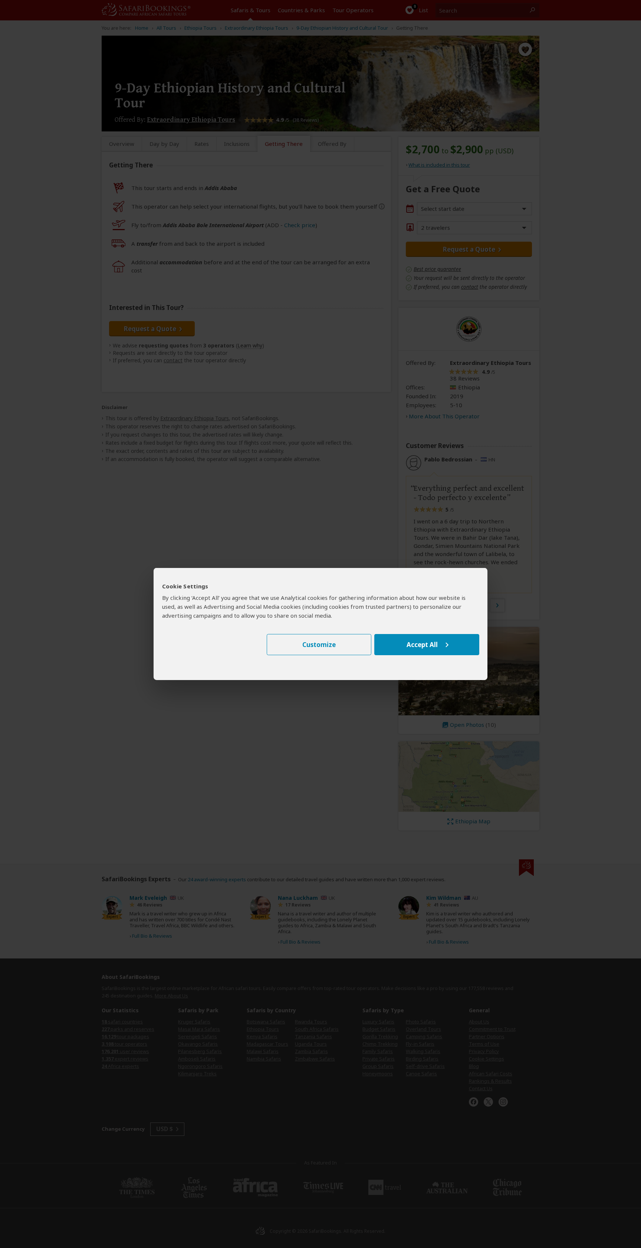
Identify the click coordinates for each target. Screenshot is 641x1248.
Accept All (422, 644)
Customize (319, 644)
